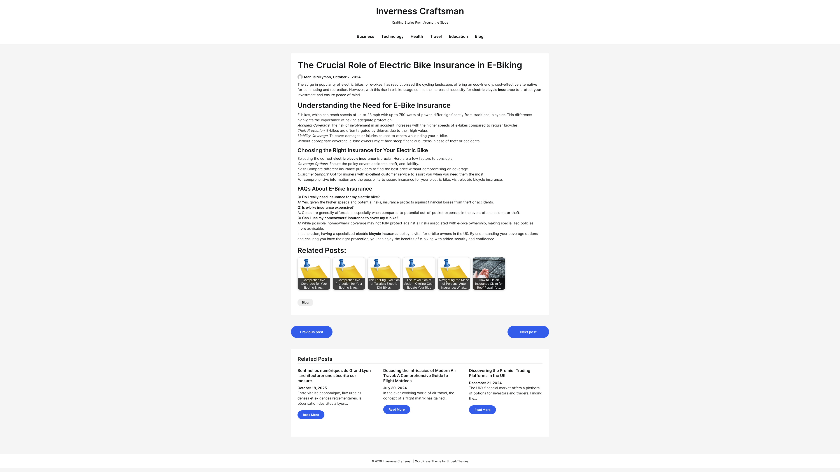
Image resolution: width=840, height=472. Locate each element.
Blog (479, 36)
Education (458, 36)
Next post (528, 332)
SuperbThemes (457, 461)
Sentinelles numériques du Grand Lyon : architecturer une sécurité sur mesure (334, 375)
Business (365, 36)
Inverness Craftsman (420, 11)
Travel (436, 36)
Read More (311, 414)
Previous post (311, 332)
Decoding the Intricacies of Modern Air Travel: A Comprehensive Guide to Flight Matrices (419, 375)
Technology (392, 36)
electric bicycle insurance (481, 179)
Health (417, 36)
